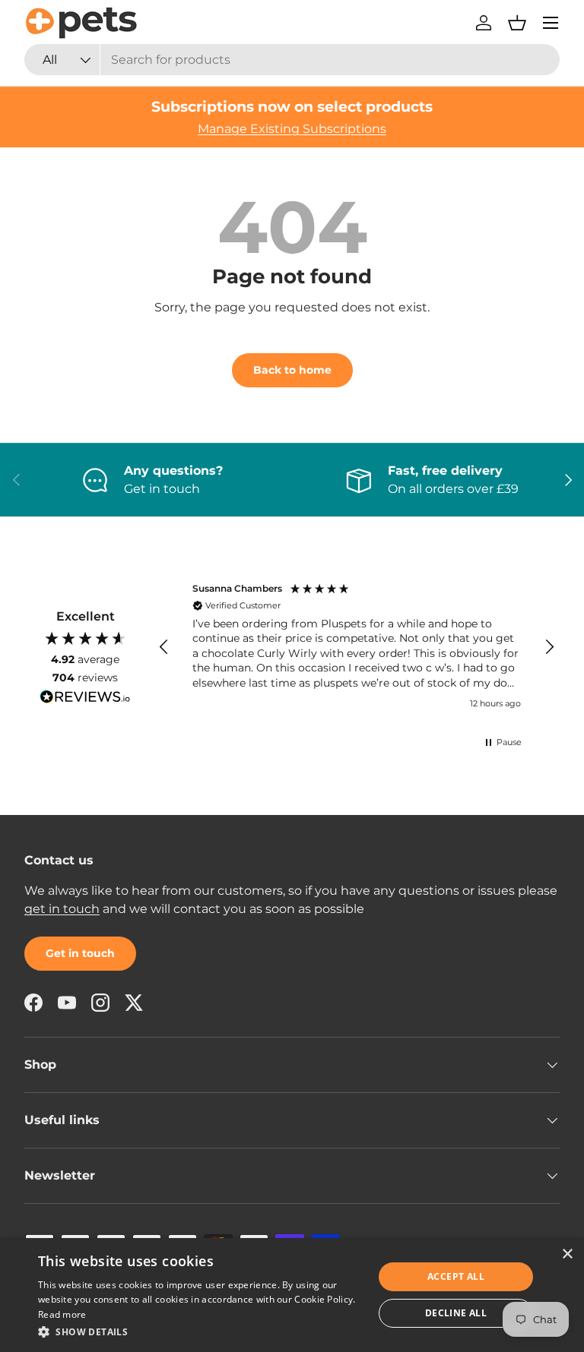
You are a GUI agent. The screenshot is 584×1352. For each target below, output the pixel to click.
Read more (62, 1314)
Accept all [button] (455, 1276)
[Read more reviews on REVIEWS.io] (85, 699)
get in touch (62, 909)
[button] (517, 22)
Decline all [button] (456, 1312)
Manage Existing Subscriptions (292, 129)
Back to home (292, 370)
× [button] (567, 1254)
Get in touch (80, 953)
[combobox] (292, 59)
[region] (356, 647)
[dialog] (292, 1295)
